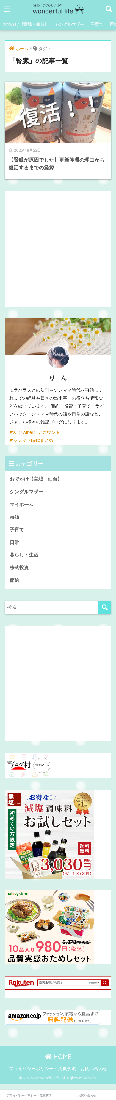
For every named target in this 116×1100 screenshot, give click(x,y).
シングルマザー (69, 24)
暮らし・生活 (24, 554)
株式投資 (19, 567)
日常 (14, 542)
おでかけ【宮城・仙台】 (25, 24)
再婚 (14, 516)
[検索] (104, 607)
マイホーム (22, 504)
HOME (61, 1056)
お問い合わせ (94, 1068)
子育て (97, 24)
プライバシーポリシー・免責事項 (42, 1068)
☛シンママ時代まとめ (31, 440)
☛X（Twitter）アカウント (34, 432)
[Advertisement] (58, 249)
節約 (14, 580)
